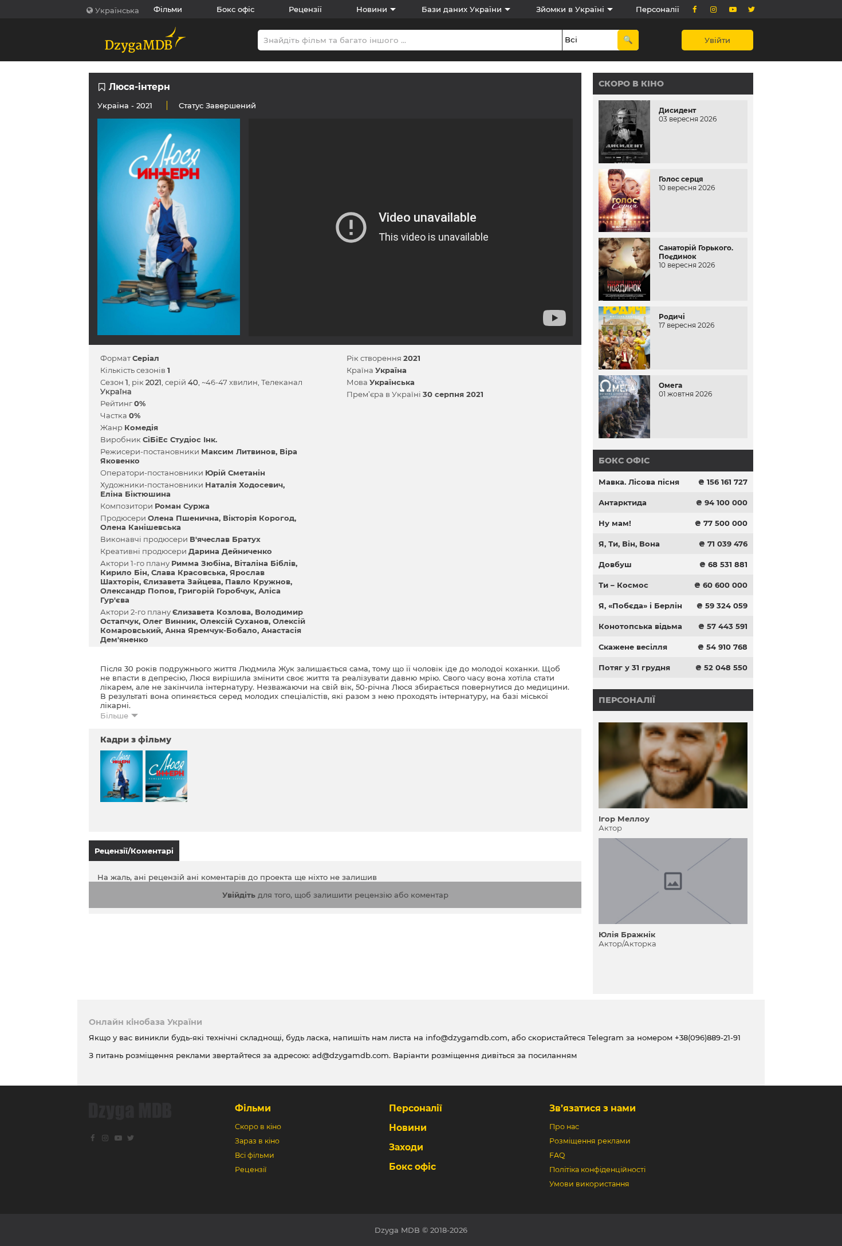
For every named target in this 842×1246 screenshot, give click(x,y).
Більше (114, 715)
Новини (371, 9)
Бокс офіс (235, 9)
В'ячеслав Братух (225, 539)
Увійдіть (238, 894)
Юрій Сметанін (235, 472)
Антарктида (623, 502)
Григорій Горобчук (216, 590)
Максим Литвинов (238, 451)
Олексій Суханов (234, 621)
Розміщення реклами (590, 1141)
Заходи (406, 1147)
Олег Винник (169, 621)
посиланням (552, 1055)
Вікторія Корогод (258, 517)
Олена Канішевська (140, 527)
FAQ (557, 1155)
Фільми (168, 9)
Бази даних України (462, 9)
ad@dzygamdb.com (350, 1055)
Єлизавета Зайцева (182, 581)
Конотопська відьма (640, 626)
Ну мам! (615, 523)
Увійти (717, 40)
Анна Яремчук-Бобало (211, 630)
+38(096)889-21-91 (708, 1037)
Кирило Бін (123, 572)
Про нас (564, 1126)
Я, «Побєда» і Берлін (640, 605)
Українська (117, 10)
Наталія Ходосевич (244, 484)
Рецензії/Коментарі (134, 850)
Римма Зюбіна (200, 563)
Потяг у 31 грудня (634, 667)
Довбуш (615, 564)
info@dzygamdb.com (465, 1037)
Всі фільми (254, 1155)
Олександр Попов (137, 590)
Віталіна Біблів (265, 563)
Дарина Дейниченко (230, 551)
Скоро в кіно (631, 83)
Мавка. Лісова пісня (639, 481)
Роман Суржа (182, 505)
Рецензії (305, 9)
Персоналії (657, 9)
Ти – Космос (623, 584)
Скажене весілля (633, 646)
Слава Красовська (188, 572)
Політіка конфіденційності (597, 1169)
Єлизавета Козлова (211, 611)
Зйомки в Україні (570, 9)
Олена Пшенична (183, 517)
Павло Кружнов (257, 581)
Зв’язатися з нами (592, 1108)
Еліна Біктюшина (135, 493)
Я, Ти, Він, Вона (629, 543)
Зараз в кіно (257, 1141)
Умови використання (589, 1184)
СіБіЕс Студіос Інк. (180, 439)
